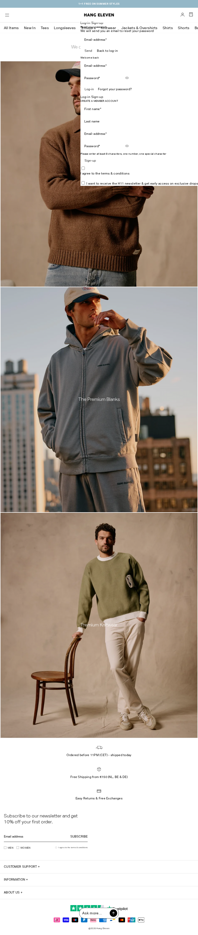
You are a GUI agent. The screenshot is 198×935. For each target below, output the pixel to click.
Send (88, 51)
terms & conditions (115, 173)
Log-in (89, 89)
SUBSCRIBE (79, 836)
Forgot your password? (115, 89)
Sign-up (90, 160)
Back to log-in (107, 51)
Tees (45, 28)
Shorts (183, 28)
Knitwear (108, 28)
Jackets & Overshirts (139, 28)
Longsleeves (65, 28)
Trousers (88, 28)
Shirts (168, 28)
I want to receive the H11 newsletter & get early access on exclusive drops (142, 183)
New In (30, 28)
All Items (11, 28)
